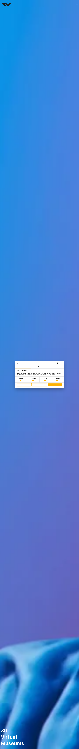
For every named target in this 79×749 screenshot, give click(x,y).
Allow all (55, 384)
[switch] (33, 380)
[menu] (77, 5)
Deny (24, 384)
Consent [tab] (23, 366)
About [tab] (55, 366)
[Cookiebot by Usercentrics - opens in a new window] (58, 363)
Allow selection (39, 384)
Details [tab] (39, 366)
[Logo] (6, 5)
